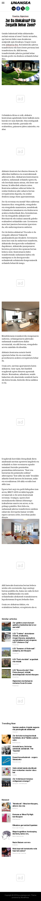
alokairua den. (12, 45)
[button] (3, 3)
